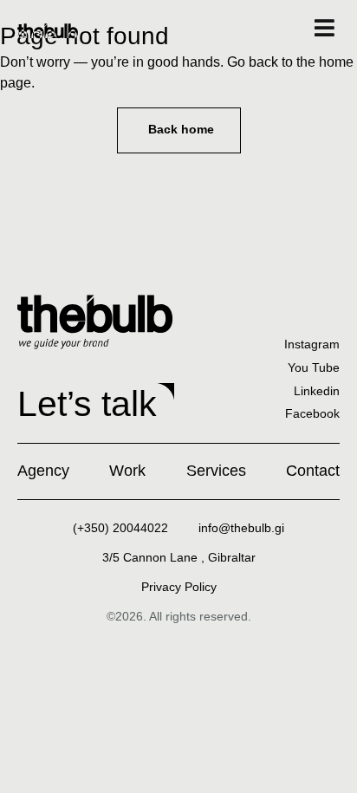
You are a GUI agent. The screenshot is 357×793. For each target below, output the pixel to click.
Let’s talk (87, 404)
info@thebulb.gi (241, 528)
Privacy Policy (179, 587)
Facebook (312, 413)
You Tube (314, 367)
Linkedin (317, 391)
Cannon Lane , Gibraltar (179, 557)
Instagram (312, 344)
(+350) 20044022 (120, 528)
